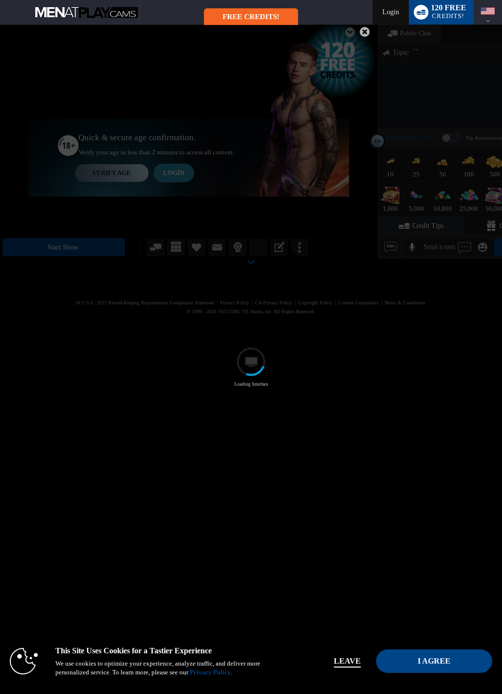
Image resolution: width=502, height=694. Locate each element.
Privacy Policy (210, 672)
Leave (347, 661)
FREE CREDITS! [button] (251, 17)
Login (390, 12)
